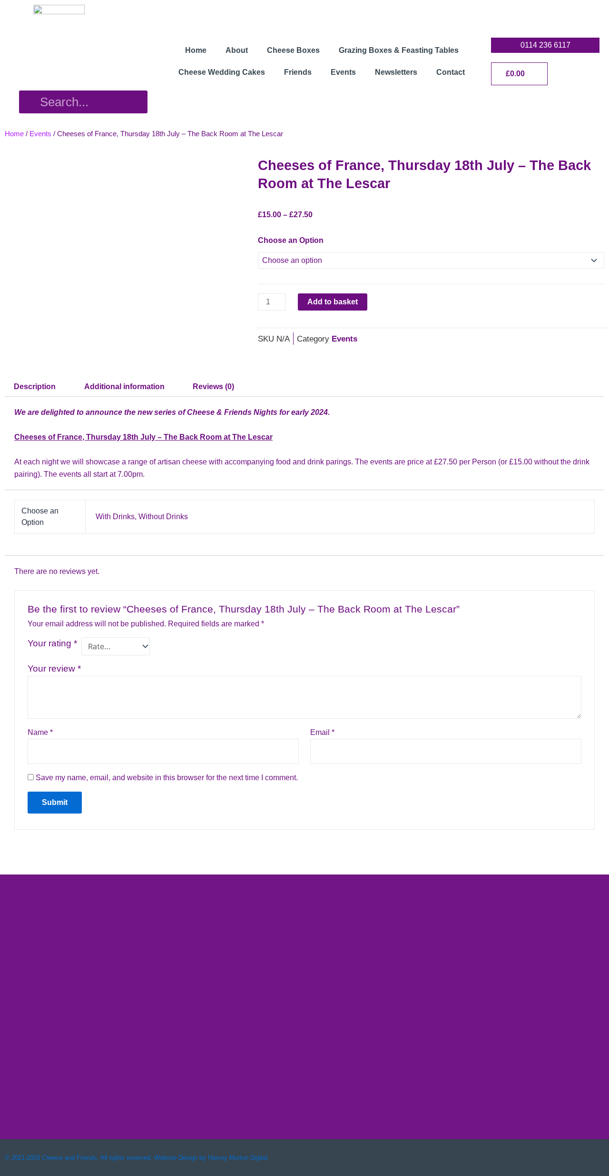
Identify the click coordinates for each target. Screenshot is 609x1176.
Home (195, 50)
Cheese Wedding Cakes (221, 72)
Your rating (52, 643)
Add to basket (332, 302)
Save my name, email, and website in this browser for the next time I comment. (167, 778)
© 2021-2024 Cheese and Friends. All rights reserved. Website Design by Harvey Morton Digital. (137, 1157)
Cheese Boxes (293, 50)
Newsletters (396, 72)
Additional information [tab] (124, 386)
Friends (298, 72)
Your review (54, 668)
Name (40, 732)
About (237, 50)
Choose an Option (291, 240)
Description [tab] (35, 386)
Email (322, 732)
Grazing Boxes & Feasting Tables (399, 50)
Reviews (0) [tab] (213, 386)
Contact (450, 72)
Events (343, 72)
